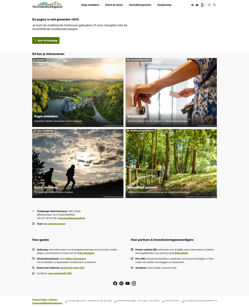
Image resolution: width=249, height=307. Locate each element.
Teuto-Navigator (85, 253)
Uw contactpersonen (54, 223)
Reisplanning (164, 5)
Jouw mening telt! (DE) (60, 273)
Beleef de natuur (114, 5)
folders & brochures (76, 258)
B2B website (181, 253)
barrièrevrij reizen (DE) (72, 267)
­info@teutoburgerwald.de (71, 218)
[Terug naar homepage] (47, 4)
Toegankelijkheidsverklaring (47, 303)
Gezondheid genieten (140, 5)
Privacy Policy (39, 299)
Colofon (53, 299)
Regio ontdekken (90, 5)
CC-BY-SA (213, 196)
